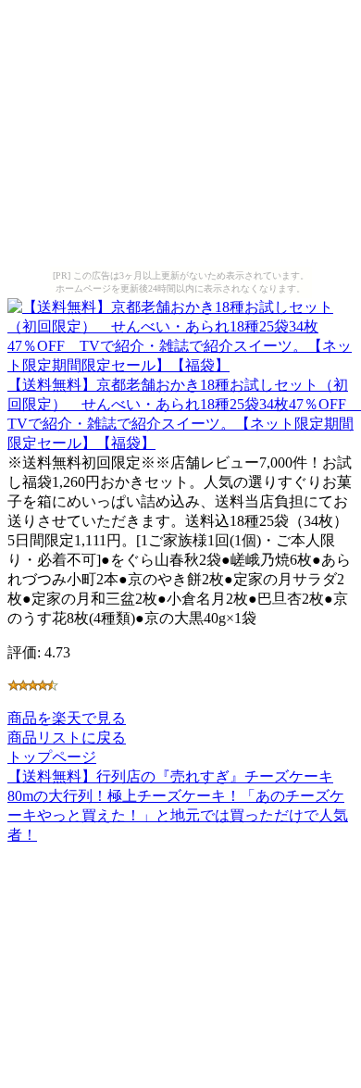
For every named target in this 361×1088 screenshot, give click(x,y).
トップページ (51, 757)
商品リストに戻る (66, 737)
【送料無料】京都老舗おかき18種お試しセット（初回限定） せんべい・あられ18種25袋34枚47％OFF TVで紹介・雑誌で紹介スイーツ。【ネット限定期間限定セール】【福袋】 (184, 414)
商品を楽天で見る (66, 718)
